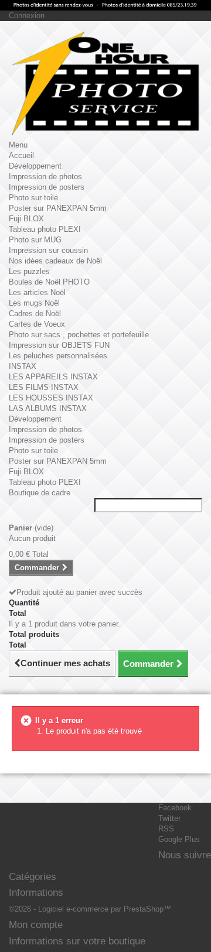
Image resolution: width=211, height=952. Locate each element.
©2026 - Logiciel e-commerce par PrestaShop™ (90, 909)
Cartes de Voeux (37, 324)
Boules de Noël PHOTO (49, 282)
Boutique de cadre (39, 492)
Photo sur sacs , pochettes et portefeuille (79, 334)
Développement (35, 166)
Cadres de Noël (35, 313)
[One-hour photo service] (105, 85)
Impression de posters (46, 187)
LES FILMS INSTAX (44, 387)
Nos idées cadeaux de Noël (55, 260)
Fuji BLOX (26, 218)
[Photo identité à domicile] (105, 5)
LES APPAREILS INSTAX (53, 376)
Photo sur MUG (35, 239)
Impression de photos (45, 176)
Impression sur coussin (48, 250)
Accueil (21, 155)
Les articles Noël (37, 292)
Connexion (27, 15)
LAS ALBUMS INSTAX (48, 408)
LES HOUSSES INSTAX (51, 397)
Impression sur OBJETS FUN (59, 345)
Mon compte (36, 924)
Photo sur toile (33, 197)
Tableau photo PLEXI (45, 229)
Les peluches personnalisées (58, 355)
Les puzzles (29, 271)
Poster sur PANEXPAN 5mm (58, 208)
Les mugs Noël (34, 303)
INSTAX (22, 366)
